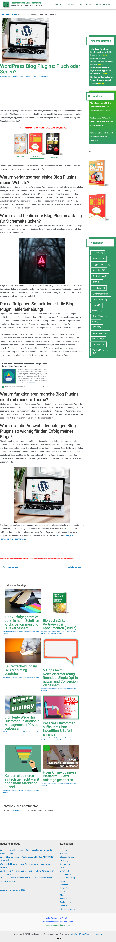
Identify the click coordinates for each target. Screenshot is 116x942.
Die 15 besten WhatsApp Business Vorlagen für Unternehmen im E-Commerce (101, 80)
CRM (63, 631)
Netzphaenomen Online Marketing (26, 3)
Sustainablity (98, 339)
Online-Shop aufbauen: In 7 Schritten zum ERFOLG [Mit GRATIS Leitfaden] (101, 61)
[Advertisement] (43, 97)
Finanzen (97, 311)
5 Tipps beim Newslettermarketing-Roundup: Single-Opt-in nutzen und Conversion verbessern (60, 677)
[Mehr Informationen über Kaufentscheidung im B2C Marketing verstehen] (23, 650)
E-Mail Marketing (101, 299)
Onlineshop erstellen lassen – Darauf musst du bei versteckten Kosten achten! (101, 52)
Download (98, 288)
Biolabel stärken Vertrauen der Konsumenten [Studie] (59, 624)
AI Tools (97, 253)
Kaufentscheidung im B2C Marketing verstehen (21, 670)
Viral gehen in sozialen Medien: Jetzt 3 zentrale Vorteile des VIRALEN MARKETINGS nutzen (100, 106)
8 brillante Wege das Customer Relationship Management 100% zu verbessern (22, 723)
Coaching (98, 270)
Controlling (65, 738)
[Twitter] (58, 938)
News (95, 322)
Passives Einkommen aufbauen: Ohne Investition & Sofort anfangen (59, 728)
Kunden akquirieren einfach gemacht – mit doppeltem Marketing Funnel (22, 781)
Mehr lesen (21, 156)
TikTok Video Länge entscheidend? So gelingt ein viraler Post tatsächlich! (101, 136)
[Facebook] (55, 938)
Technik (14, 14)
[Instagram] (60, 938)
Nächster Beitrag (75, 567)
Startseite (4, 14)
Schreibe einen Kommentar (11, 77)
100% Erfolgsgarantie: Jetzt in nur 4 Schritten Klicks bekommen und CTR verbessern (22, 622)
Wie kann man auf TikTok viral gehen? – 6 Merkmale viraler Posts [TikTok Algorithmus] (102, 121)
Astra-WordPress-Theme (80, 934)
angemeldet (15, 810)
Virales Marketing (100, 351)
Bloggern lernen (101, 264)
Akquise (59, 631)
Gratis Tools (99, 316)
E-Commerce (68, 631)
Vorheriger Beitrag (9, 567)
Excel (96, 305)
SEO (97, 327)
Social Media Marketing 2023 (12, 890)
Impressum (97, 934)
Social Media (100, 333)
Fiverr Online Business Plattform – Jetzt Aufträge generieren (59, 776)
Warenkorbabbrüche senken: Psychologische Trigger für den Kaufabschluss (100, 71)
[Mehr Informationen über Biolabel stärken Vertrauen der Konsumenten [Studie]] (61, 603)
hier (57, 535)
